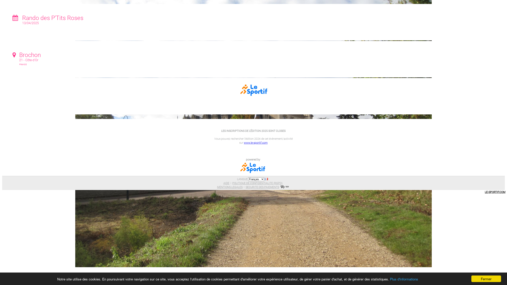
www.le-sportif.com (256, 142)
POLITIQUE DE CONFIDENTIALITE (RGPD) (257, 183)
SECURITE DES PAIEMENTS (262, 187)
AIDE (226, 183)
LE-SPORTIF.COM (495, 192)
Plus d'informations (404, 278)
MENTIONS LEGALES (230, 187)
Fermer (486, 278)
